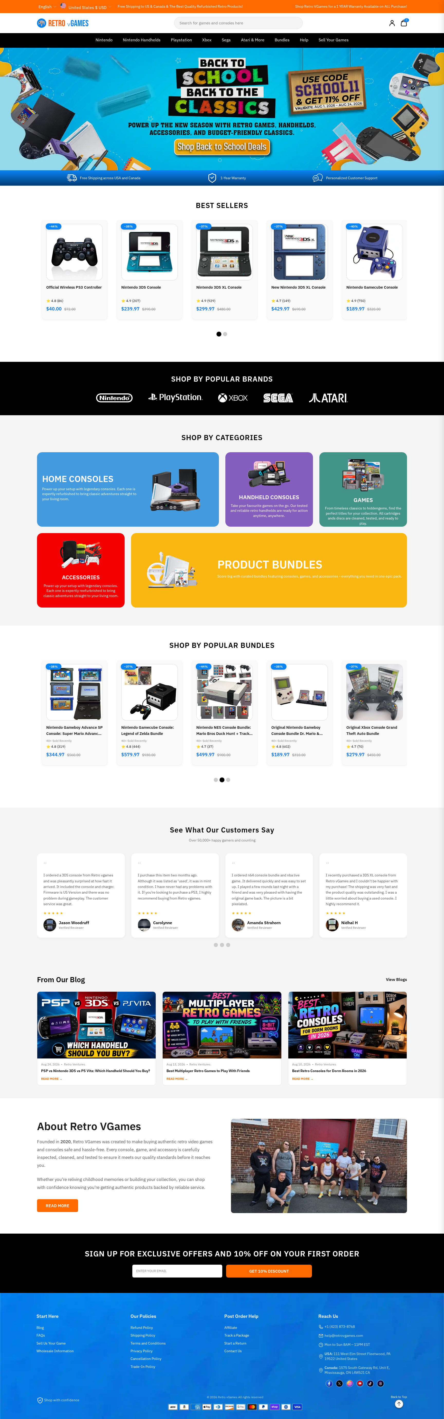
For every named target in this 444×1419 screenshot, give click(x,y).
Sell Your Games (334, 39)
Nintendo (104, 39)
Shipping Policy (143, 1335)
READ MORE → (51, 1079)
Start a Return (235, 1343)
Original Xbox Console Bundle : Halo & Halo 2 (373, 290)
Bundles (282, 39)
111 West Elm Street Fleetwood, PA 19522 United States (358, 1356)
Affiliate (230, 1327)
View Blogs (396, 979)
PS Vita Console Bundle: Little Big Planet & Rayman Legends (373, 730)
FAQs (40, 1335)
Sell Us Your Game (51, 1343)
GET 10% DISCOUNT (269, 1271)
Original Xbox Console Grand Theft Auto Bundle (296, 730)
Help (304, 39)
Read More (57, 1205)
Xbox (206, 39)
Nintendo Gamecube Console (297, 287)
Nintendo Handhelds (142, 39)
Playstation (181, 39)
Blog (40, 1327)
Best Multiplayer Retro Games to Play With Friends (208, 1070)
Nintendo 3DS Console (66, 287)
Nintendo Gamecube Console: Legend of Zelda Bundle (72, 730)
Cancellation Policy (146, 1358)
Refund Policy (142, 1327)
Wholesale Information (55, 1351)
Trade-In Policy (143, 1366)
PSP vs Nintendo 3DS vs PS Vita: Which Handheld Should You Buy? (95, 1070)
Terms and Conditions (148, 1343)
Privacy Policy (142, 1351)
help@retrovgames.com (344, 1335)
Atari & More (252, 39)
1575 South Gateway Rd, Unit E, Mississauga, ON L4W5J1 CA (357, 1370)
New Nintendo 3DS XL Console (223, 287)
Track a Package (236, 1335)
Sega (226, 39)
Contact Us (233, 1351)
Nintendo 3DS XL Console (143, 287)
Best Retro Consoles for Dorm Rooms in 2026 (329, 1070)
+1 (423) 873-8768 (340, 1326)
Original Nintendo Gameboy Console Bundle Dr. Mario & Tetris (220, 731)
